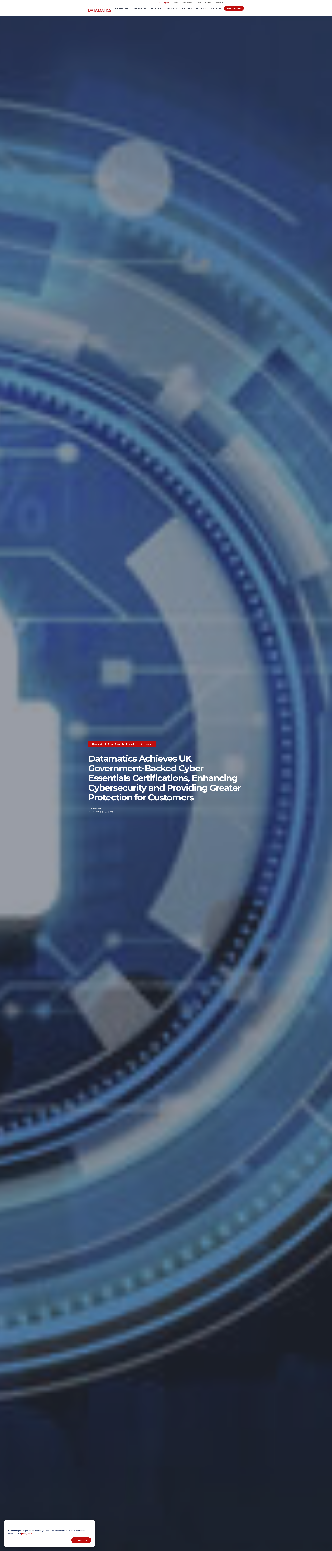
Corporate (97, 744)
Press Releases (187, 3)
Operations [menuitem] (139, 8)
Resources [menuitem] (201, 8)
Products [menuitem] (171, 8)
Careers (175, 3)
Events (198, 3)
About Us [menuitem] (216, 8)
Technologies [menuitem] (122, 8)
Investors (208, 3)
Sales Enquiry (234, 8)
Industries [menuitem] (186, 8)
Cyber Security (116, 744)
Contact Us (219, 3)
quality (133, 744)
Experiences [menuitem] (156, 8)
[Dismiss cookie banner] (90, 1525)
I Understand (81, 1540)
